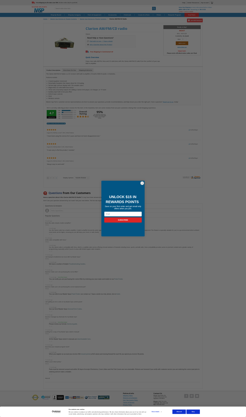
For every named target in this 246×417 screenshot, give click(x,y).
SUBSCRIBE (123, 220)
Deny (193, 411)
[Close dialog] (142, 183)
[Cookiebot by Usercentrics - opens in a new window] (56, 411)
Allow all (179, 411)
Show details (155, 411)
